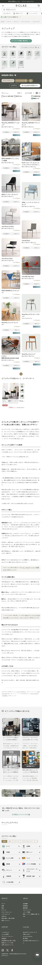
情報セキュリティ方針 (7, 942)
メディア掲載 (26, 912)
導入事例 (25, 938)
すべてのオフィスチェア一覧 (29, 47)
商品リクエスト (6, 920)
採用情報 (25, 906)
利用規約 (4, 938)
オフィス (16, 21)
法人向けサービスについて (30, 932)
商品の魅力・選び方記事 (8, 918)
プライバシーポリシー (7, 936)
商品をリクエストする (21, 814)
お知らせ (4, 916)
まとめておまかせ (27, 936)
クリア (13, 85)
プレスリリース (27, 910)
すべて (9, 21)
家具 (10, 841)
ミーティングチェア (21, 691)
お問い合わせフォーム (7, 945)
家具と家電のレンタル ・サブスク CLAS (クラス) (21, 1)
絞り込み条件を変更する (29, 85)
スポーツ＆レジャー (27, 841)
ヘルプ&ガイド (5, 932)
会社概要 (25, 903)
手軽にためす (26, 934)
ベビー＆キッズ (6, 914)
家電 (4, 841)
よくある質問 (5, 934)
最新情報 (25, 908)
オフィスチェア (25, 21)
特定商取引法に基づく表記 (9, 940)
